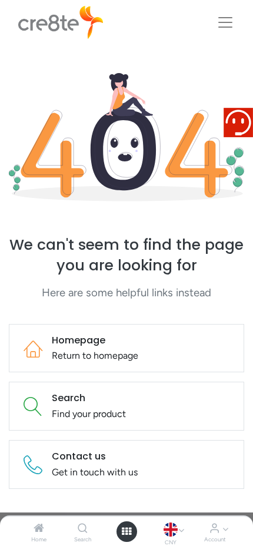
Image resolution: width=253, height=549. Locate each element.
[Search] (82, 528)
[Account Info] (214, 528)
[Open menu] (126, 531)
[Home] (39, 528)
